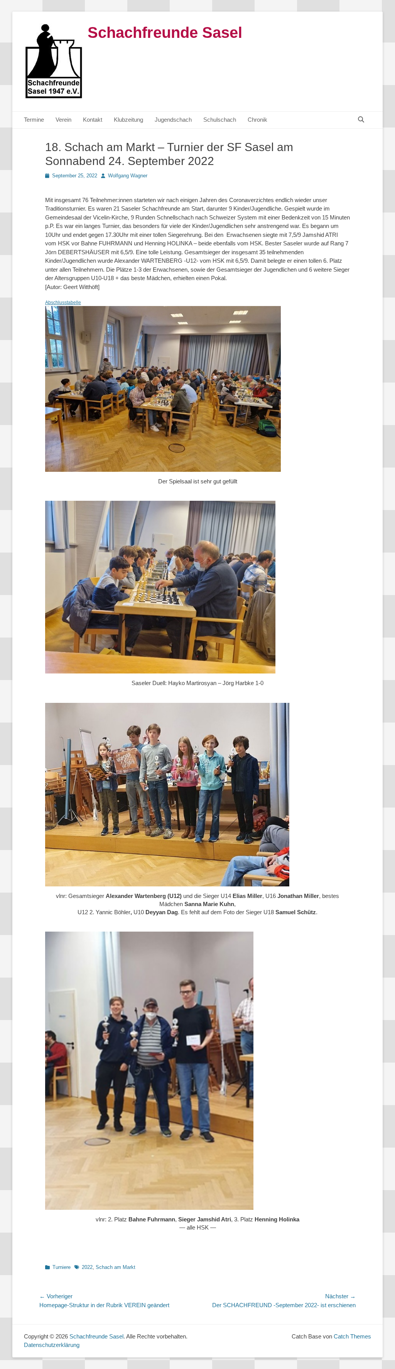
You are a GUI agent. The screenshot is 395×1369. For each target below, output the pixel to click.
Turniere (61, 1267)
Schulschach (219, 119)
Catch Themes (352, 1336)
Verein (63, 119)
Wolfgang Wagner (127, 176)
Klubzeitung (128, 119)
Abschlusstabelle (63, 302)
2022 (87, 1267)
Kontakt (92, 119)
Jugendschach (173, 119)
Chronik (257, 119)
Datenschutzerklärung (51, 1345)
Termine (34, 119)
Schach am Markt (115, 1267)
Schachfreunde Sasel (165, 32)
